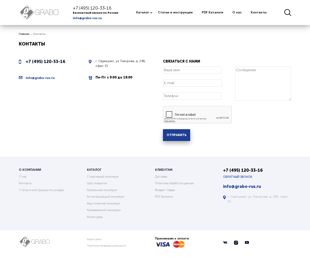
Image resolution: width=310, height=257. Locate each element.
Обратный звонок (237, 177)
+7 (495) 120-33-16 (92, 8)
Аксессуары (95, 217)
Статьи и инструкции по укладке (41, 190)
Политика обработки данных (174, 183)
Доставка (161, 176)
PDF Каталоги (212, 12)
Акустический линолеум (103, 203)
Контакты (259, 12)
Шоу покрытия (97, 183)
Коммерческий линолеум (104, 210)
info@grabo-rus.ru (87, 18)
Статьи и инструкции (175, 12)
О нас (237, 12)
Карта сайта (94, 239)
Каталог (142, 12)
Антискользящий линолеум (105, 196)
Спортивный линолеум (102, 176)
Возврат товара (165, 190)
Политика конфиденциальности (106, 245)
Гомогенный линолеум (102, 190)
